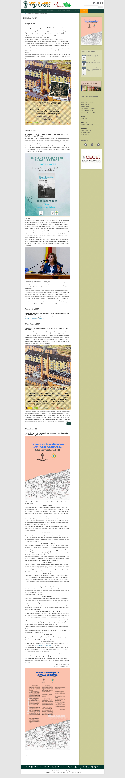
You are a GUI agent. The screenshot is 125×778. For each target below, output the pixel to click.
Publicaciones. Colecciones (64, 11)
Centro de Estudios (40, 5)
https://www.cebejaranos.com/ (43, 645)
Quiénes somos (51, 11)
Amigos (76, 11)
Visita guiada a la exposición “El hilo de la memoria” (44, 28)
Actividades (40, 11)
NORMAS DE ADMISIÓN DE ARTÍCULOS (34, 319)
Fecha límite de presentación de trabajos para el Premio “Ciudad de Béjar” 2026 (46, 434)
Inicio (25, 11)
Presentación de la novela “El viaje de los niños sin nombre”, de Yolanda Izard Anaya (48, 135)
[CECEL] (91, 169)
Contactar (84, 11)
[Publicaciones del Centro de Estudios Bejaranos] (91, 90)
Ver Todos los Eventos (96, 76)
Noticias (32, 11)
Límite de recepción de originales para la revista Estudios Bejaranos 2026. (47, 314)
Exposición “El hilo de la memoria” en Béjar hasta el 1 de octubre (46, 329)
